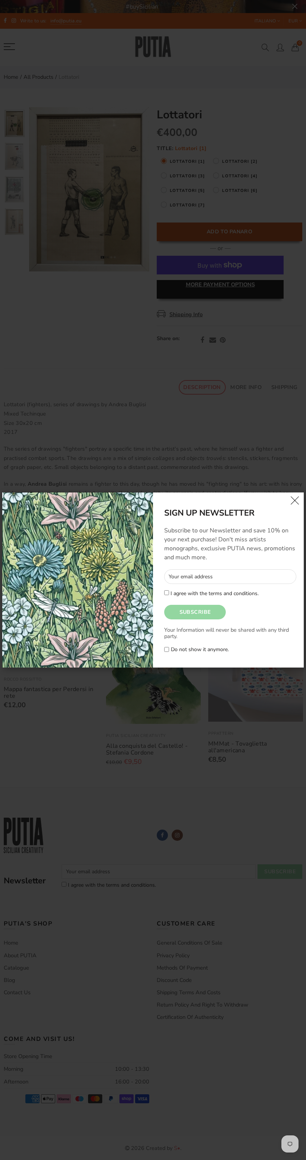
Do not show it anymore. (200, 650)
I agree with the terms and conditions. (214, 593)
